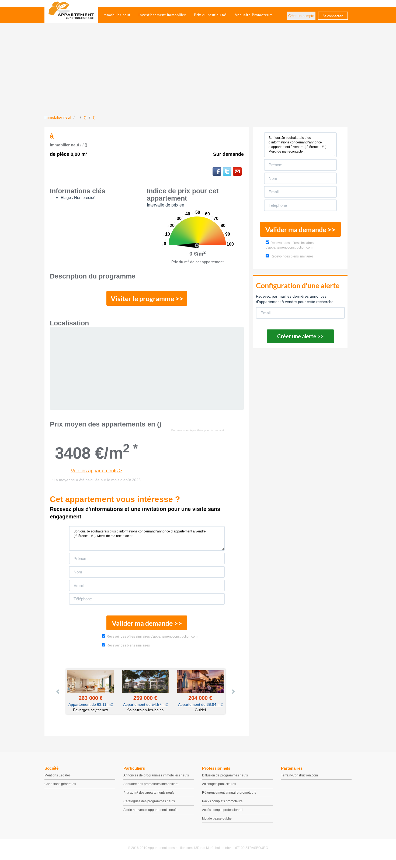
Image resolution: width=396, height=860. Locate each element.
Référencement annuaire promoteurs (229, 792)
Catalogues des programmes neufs (149, 801)
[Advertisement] (198, 74)
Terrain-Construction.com (299, 775)
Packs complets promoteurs (222, 801)
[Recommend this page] (237, 171)
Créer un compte (301, 16)
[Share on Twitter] (227, 171)
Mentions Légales (57, 775)
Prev (58, 691)
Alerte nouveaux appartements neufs (150, 810)
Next (233, 691)
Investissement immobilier (162, 15)
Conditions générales (60, 784)
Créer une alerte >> (300, 336)
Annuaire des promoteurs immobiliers (150, 784)
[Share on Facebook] (217, 171)
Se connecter (333, 16)
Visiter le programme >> (147, 298)
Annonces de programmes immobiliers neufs (156, 775)
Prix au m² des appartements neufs (148, 792)
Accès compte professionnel (222, 810)
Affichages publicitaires (219, 784)
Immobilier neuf (116, 15)
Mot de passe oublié (217, 818)
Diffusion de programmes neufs (225, 775)
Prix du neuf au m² (210, 15)
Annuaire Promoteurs (254, 15)
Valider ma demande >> (147, 623)
